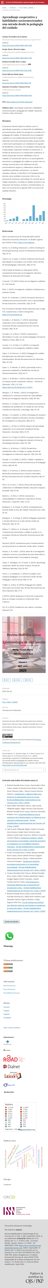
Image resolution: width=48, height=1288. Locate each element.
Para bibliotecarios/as (11, 993)
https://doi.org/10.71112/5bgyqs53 (19, 102)
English (6, 1011)
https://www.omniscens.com (30, 1245)
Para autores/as (9, 989)
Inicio (4, 8)
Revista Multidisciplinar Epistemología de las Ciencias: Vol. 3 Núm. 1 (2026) (26, 823)
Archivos (13, 8)
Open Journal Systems (11, 1028)
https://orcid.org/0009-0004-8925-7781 (16, 83)
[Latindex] (12, 1079)
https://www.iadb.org (26, 242)
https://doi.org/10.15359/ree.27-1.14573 (17, 387)
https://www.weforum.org (12, 315)
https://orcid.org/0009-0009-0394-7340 (17, 45)
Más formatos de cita (11, 770)
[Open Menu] (2, 2)
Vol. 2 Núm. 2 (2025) (26, 8)
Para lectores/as (9, 986)
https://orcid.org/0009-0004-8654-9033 (17, 95)
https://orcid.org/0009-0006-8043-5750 (17, 58)
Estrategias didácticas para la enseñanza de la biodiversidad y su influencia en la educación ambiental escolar (26, 817)
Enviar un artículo (11, 921)
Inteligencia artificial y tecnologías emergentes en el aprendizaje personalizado (23, 864)
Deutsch (6, 1007)
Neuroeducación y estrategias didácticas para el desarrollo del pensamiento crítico (23, 885)
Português (7, 1018)
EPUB (29, 680)
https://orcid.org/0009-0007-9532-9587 (17, 70)
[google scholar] (7, 1044)
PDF (7, 680)
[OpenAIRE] (9, 1087)
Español (6, 1014)
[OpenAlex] (9, 1094)
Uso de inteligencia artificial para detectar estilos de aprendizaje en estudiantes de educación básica (26, 905)
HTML (17, 680)
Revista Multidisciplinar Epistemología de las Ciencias (25, 2)
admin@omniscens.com (13, 1248)
